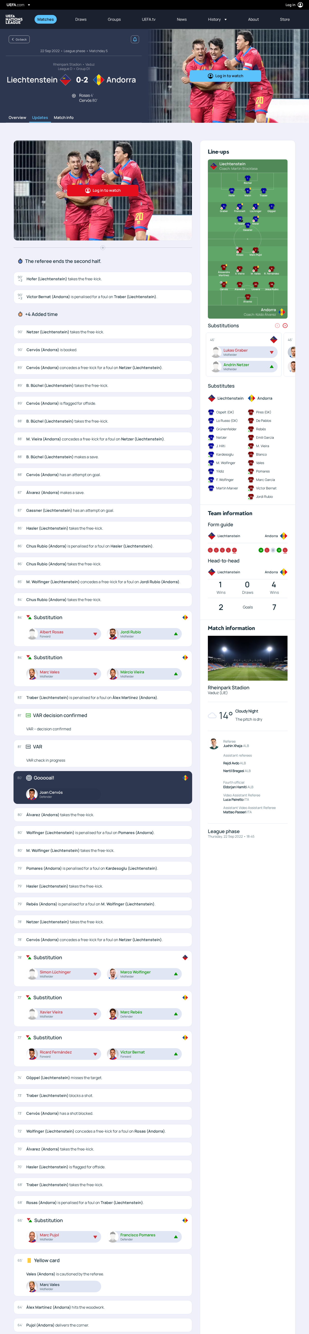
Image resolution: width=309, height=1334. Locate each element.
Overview (17, 118)
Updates (40, 118)
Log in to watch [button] (229, 75)
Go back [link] (21, 39)
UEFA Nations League (14, 19)
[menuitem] (50, 19)
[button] (217, 19)
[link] (45, 19)
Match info (64, 118)
